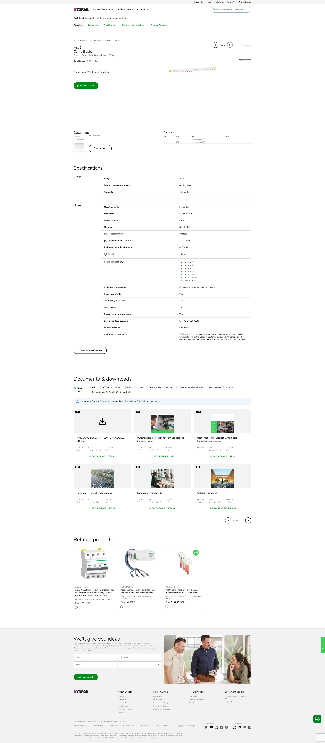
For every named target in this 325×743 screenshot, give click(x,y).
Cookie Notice (98, 726)
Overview (78, 25)
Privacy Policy (86, 650)
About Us (121, 696)
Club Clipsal (193, 696)
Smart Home (157, 700)
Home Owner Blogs (160, 706)
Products (83, 41)
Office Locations (123, 703)
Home (76, 41)
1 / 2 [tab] (222, 44)
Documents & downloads (133, 25)
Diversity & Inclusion (125, 709)
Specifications (110, 25)
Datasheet (93, 25)
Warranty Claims (128, 726)
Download (101, 148)
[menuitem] (103, 9)
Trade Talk (192, 703)
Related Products (159, 25)
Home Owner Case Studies (162, 709)
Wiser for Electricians (196, 700)
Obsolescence (145, 726)
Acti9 (106, 41)
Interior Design (158, 696)
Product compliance (80, 726)
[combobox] (139, 664)
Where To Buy (87, 85)
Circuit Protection (95, 41)
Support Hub (229, 702)
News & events (123, 706)
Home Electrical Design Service (163, 703)
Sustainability (122, 700)
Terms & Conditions (162, 726)
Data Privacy (113, 726)
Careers (120, 712)
